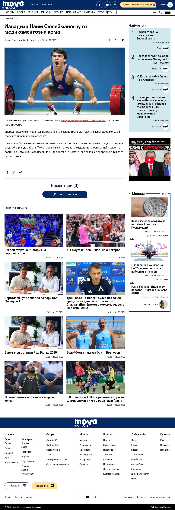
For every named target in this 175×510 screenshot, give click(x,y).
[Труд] (85, 423)
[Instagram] (115, 5)
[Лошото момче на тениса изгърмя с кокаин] (34, 377)
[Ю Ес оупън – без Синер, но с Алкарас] (95, 230)
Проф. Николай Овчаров (157, 236)
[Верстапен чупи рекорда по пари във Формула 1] (34, 278)
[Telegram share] (122, 40)
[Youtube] (107, 5)
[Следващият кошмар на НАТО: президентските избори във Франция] (149, 251)
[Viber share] (116, 40)
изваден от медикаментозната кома (83, 120)
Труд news (156, 69)
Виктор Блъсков (151, 304)
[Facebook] (99, 5)
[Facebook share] (109, 40)
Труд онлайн (18, 40)
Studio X (166, 507)
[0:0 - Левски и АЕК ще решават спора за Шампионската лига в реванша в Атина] (95, 377)
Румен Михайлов (160, 280)
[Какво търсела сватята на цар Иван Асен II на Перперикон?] (149, 207)
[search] (160, 12)
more (153, 12)
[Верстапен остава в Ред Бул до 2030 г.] (34, 332)
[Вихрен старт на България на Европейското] (34, 230)
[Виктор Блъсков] (163, 304)
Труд (159, 48)
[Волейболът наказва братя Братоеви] (95, 332)
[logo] (13, 5)
